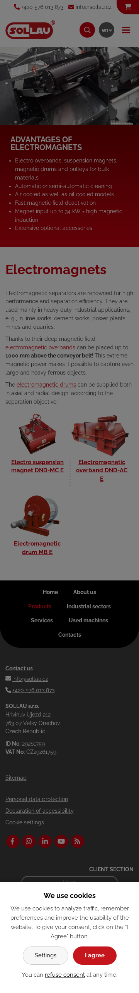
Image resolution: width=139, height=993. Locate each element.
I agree (95, 955)
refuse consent (65, 974)
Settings (45, 955)
